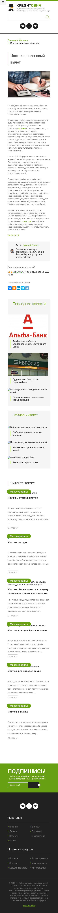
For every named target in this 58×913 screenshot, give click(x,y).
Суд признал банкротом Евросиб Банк (26, 381)
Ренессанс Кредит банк (25, 462)
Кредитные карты (18, 868)
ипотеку (22, 128)
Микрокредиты (39, 863)
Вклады (36, 826)
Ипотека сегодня (17, 542)
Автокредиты (39, 868)
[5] (22, 272)
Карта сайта (29, 905)
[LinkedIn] (18, 288)
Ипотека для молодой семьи (24, 671)
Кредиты (14, 863)
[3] (15, 272)
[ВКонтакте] (10, 288)
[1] (9, 272)
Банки (12, 840)
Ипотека (23, 40)
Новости (13, 836)
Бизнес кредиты (40, 858)
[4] (18, 272)
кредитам (26, 221)
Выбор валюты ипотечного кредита (27, 433)
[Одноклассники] (14, 288)
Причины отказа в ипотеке (23, 497)
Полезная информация (38, 833)
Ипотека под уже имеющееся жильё (28, 449)
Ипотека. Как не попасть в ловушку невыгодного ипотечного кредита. (28, 591)
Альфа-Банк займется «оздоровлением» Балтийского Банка (29, 344)
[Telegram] (27, 288)
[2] (11, 272)
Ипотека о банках (18, 711)
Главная (12, 40)
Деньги (13, 831)
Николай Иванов (31, 245)
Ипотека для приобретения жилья (27, 630)
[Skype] (23, 288)
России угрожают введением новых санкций (28, 398)
